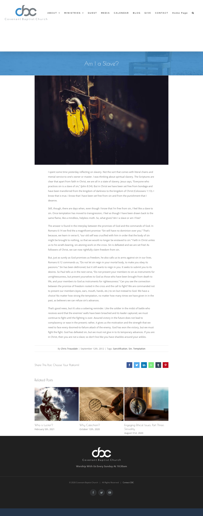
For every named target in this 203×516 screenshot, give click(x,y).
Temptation (139, 348)
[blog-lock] (102, 120)
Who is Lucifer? (44, 425)
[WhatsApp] (151, 365)
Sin (130, 348)
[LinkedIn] (144, 365)
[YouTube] (109, 492)
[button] (193, 13)
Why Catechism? (89, 425)
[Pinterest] (165, 365)
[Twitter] (137, 365)
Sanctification (120, 348)
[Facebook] (129, 365)
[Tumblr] (158, 365)
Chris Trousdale (69, 348)
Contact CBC (128, 482)
